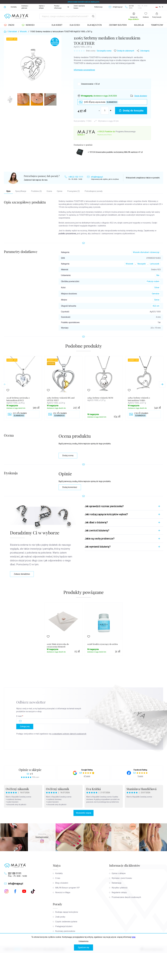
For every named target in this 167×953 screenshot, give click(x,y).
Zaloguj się (25, 726)
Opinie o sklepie (41, 7)
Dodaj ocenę (67, 455)
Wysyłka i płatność (120, 888)
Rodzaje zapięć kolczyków (66, 912)
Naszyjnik (141, 264)
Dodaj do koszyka (133, 110)
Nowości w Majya (62, 892)
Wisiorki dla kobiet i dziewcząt (146, 252)
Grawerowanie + (90, 84)
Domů (4, 7)
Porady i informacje (57, 7)
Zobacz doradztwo (22, 574)
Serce (156, 300)
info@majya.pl (97, 177)
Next (162, 384)
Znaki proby (60, 917)
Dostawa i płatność (25, 7)
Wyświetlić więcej (83, 813)
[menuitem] (9, 25)
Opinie (59, 191)
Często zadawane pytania (66, 921)
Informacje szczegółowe (84, 70)
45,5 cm (156, 306)
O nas (57, 878)
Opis (8, 191)
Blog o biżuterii (61, 883)
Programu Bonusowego (126, 131)
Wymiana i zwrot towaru (122, 878)
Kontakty (14, 7)
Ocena (49, 191)
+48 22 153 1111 (75, 177)
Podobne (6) (36, 191)
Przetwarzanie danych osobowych (126, 897)
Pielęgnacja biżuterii (63, 926)
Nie (157, 275)
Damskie (155, 293)
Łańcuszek (154, 264)
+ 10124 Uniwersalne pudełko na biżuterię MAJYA (115, 152)
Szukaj (93, 16)
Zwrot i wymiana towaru (79, 7)
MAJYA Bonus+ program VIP (67, 888)
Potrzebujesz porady (94, 191)
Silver (156, 287)
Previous (5, 384)
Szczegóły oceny (104, 51)
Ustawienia (83, 941)
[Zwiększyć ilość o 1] (111, 110)
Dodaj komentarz (69, 487)
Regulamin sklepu (119, 892)
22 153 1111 (14, 873)
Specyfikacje (20, 191)
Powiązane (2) (73, 191)
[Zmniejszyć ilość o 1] (99, 110)
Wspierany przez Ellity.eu (104, 134)
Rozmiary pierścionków (65, 931)
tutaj (133, 937)
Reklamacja (98, 7)
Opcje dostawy (140, 96)
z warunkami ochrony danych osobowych (69, 734)
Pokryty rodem (153, 281)
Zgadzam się (83, 947)
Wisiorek (129, 264)
